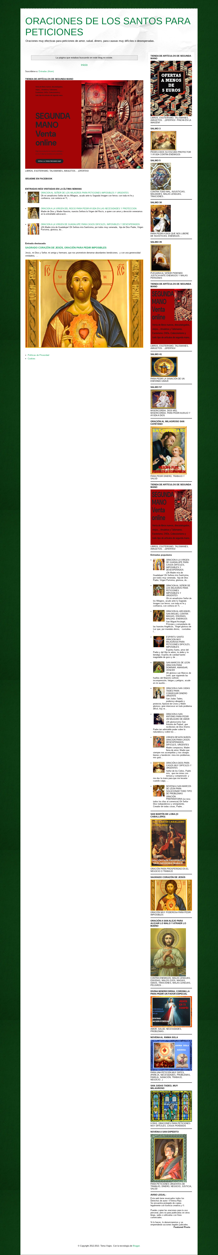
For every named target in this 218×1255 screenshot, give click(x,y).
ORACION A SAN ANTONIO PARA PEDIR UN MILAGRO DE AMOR (177, 716)
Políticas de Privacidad (38, 355)
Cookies (31, 358)
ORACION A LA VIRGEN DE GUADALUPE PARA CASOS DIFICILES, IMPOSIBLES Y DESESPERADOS (90, 224)
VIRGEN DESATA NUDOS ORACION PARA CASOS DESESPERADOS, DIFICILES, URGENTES (178, 741)
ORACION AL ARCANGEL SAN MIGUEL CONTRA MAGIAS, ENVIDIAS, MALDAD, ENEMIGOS (178, 615)
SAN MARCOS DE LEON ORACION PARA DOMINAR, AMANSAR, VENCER (178, 666)
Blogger (136, 1246)
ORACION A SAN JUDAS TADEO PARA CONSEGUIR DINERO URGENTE (178, 692)
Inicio (84, 65)
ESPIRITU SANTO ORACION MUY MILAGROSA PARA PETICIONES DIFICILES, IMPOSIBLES (178, 642)
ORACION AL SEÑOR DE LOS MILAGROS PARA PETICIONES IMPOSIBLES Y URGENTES (85, 193)
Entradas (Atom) (46, 71)
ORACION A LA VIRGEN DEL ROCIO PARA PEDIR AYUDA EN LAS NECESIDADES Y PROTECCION (88, 208)
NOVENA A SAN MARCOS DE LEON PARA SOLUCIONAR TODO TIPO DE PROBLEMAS (179, 790)
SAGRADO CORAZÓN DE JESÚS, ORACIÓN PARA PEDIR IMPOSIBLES (65, 247)
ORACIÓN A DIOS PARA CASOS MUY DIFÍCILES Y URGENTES (179, 765)
